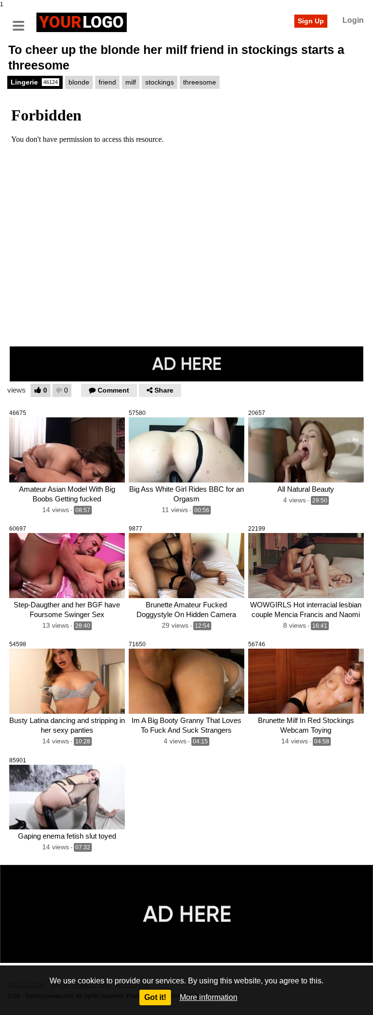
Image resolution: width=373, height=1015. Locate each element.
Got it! (155, 997)
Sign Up (311, 21)
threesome (199, 82)
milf (130, 82)
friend (107, 82)
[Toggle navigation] (21, 21)
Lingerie (34, 82)
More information (208, 997)
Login (353, 20)
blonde (78, 82)
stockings (159, 82)
